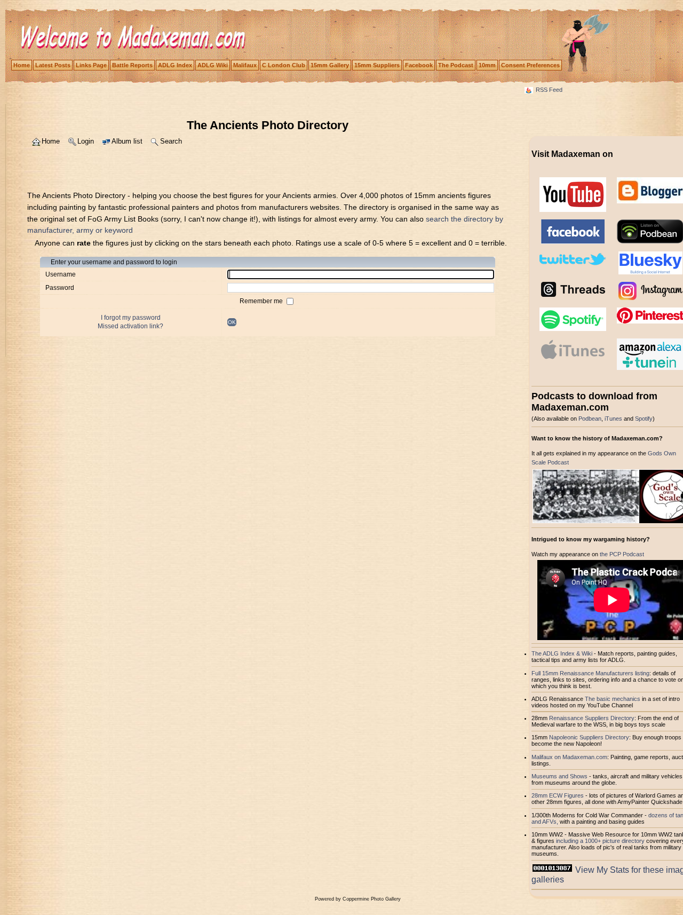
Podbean (589, 418)
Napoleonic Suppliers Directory (589, 737)
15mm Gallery (330, 65)
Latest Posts (52, 65)
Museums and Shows (559, 776)
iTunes (613, 418)
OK (232, 322)
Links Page (91, 65)
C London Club (283, 65)
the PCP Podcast (622, 554)
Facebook (419, 65)
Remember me (262, 301)
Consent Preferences (530, 65)
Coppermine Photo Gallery (372, 899)
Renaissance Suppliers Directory (591, 718)
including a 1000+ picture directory (600, 841)
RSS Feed (549, 89)
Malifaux (245, 65)
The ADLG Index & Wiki (561, 653)
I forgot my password (131, 317)
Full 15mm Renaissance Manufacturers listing (590, 673)
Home (21, 65)
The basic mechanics (613, 699)
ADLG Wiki (212, 65)
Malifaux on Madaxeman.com (569, 757)
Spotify (644, 418)
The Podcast (455, 65)
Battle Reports (132, 65)
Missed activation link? (130, 326)
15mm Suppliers (377, 65)
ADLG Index (175, 65)
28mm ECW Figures (557, 795)
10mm (487, 65)
